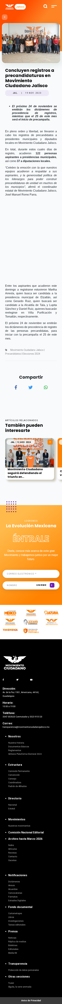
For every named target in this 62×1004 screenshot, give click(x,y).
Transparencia (17, 963)
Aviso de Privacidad (31, 1000)
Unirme (41, 585)
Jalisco (20, 6)
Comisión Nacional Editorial (26, 832)
